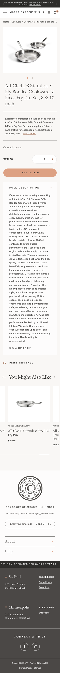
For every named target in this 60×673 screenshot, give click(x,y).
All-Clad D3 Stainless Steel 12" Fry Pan (29, 433)
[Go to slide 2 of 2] (32, 78)
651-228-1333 (46, 577)
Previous (4, 3)
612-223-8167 (46, 607)
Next (56, 3)
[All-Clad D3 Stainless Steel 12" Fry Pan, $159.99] (29, 404)
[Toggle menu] (5, 12)
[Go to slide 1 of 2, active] (27, 78)
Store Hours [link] (45, 582)
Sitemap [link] (37, 668)
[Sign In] (49, 12)
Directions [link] (44, 587)
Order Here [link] (35, 5)
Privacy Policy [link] (25, 668)
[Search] (43, 12)
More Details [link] (29, 133)
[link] (30, 488)
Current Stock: (12, 147)
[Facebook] (24, 647)
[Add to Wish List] (1, 389)
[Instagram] (36, 647)
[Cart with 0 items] (55, 12)
